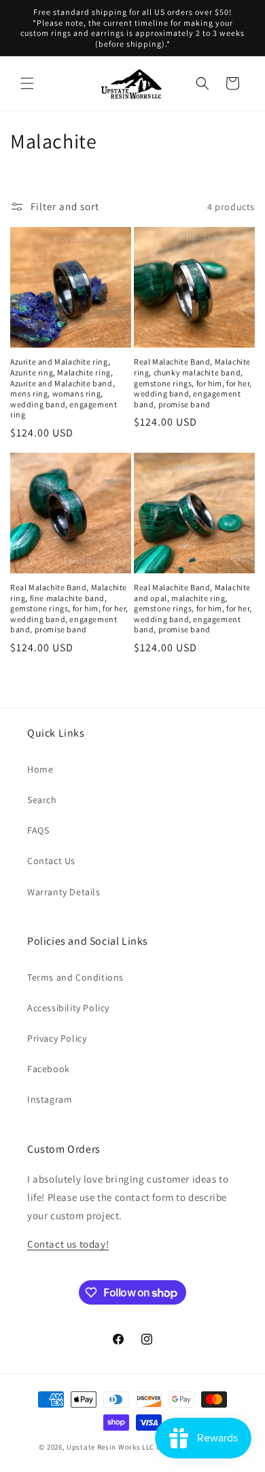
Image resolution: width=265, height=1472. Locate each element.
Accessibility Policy (68, 1008)
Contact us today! (68, 1244)
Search (42, 800)
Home (40, 769)
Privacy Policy (56, 1038)
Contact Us (51, 861)
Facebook (48, 1069)
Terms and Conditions (75, 977)
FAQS (38, 830)
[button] (27, 83)
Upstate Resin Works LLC (110, 1447)
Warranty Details (64, 892)
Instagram (49, 1099)
